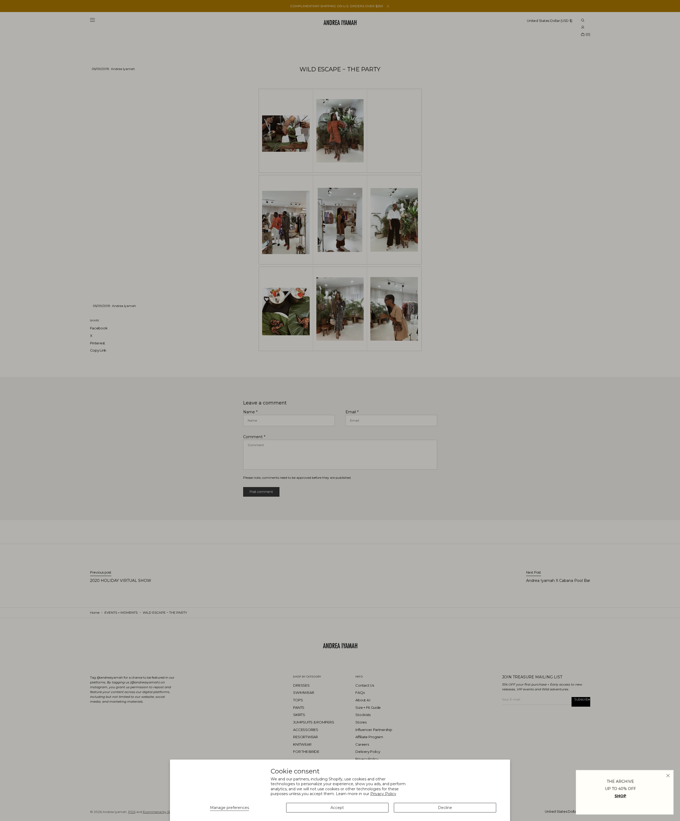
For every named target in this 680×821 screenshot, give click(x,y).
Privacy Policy (383, 793)
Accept (337, 807)
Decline (445, 807)
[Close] (668, 775)
